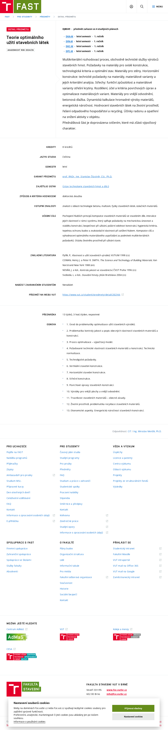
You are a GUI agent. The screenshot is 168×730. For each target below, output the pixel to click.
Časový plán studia (70, 452)
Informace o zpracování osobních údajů (31, 515)
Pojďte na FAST (15, 452)
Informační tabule (69, 565)
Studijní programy (69, 457)
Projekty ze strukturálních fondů (130, 480)
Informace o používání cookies (29, 721)
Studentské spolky (70, 486)
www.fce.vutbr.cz (117, 689)
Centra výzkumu (122, 463)
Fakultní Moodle (125, 554)
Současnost (66, 582)
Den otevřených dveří (18, 492)
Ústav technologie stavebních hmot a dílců (86, 186)
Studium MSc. (14, 480)
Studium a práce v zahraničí (75, 480)
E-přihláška (17, 521)
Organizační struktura (72, 554)
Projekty (117, 475)
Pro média (65, 571)
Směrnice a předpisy (71, 503)
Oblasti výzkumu (122, 469)
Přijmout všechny (133, 708)
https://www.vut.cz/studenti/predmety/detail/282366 (91, 294)
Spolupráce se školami (19, 559)
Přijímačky (12, 463)
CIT (130, 431)
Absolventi (12, 571)
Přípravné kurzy (15, 486)
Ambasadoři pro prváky (24, 475)
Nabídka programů (17, 457)
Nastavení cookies (133, 716)
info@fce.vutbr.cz (117, 694)
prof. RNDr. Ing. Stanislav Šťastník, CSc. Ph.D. (87, 176)
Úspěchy (117, 452)
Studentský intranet (128, 548)
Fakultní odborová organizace (80, 577)
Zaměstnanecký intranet (130, 577)
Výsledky (117, 486)
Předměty (45, 17)
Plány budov (66, 548)
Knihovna (69, 515)
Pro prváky (66, 463)
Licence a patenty (122, 457)
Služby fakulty (14, 565)
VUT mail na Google (128, 571)
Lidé (62, 559)
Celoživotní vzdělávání (18, 498)
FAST (7, 17)
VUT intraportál (125, 560)
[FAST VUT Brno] (20, 6)
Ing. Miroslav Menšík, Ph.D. (147, 431)
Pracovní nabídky (69, 492)
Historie (64, 588)
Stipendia (65, 498)
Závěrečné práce (73, 521)
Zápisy (10, 469)
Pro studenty (24, 17)
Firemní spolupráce (17, 548)
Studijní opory (71, 527)
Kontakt (11, 509)
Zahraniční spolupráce (19, 554)
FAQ (9, 503)
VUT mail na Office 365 (130, 566)
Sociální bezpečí (68, 594)
